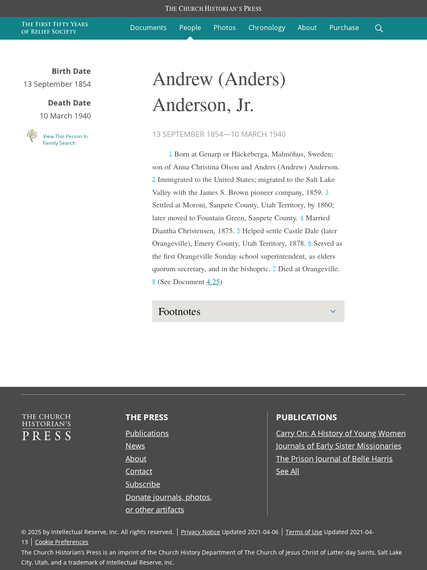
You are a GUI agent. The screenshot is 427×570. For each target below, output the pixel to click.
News (135, 446)
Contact (139, 471)
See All (287, 471)
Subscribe (143, 484)
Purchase (344, 27)
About (307, 27)
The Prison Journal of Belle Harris (334, 459)
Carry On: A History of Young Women (341, 433)
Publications (147, 433)
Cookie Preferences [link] (61, 542)
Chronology (267, 27)
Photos (225, 27)
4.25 (213, 281)
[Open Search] (379, 28)
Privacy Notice (200, 532)
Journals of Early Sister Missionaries (339, 446)
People (190, 27)
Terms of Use (304, 532)
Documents (148, 27)
